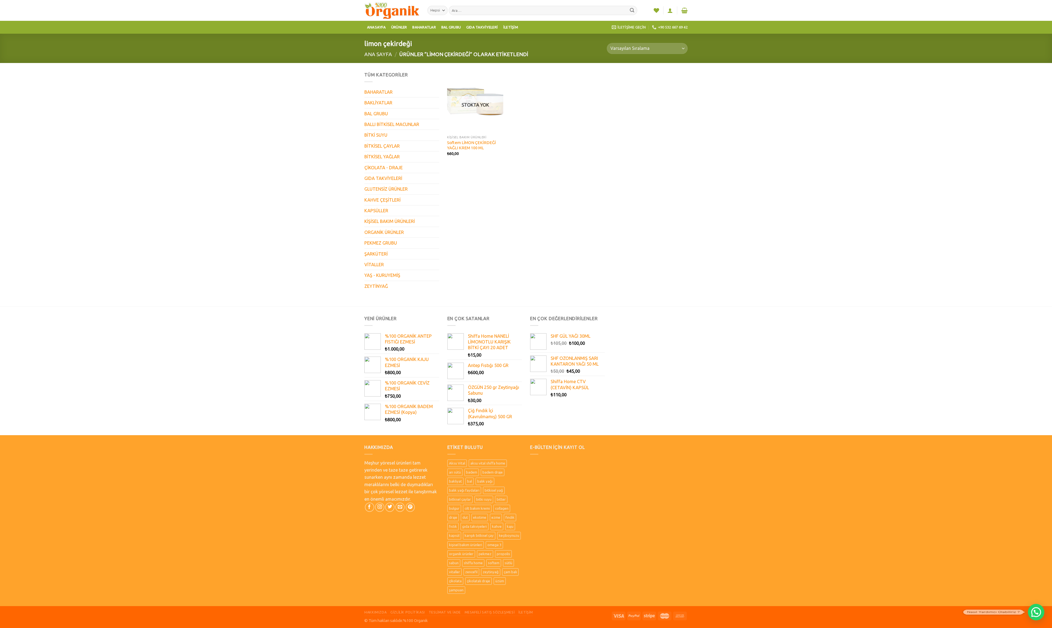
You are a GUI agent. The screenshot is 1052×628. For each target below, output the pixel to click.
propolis (503, 554)
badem (471, 472)
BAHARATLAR (378, 92)
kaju (510, 526)
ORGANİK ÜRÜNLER (384, 232)
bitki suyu (483, 499)
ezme (495, 517)
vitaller (454, 572)
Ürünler (399, 27)
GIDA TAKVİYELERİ (383, 178)
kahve (497, 526)
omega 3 (494, 545)
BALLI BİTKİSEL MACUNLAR (391, 124)
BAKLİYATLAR (378, 102)
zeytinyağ (491, 572)
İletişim (510, 27)
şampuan (456, 590)
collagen (501, 508)
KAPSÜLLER (376, 210)
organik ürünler (461, 554)
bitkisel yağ (494, 490)
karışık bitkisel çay (479, 535)
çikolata (455, 581)
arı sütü (455, 472)
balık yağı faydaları (464, 490)
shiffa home (473, 563)
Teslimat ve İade (445, 612)
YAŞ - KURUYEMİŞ (382, 275)
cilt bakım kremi (477, 508)
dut (465, 517)
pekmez (485, 554)
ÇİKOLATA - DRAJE (383, 167)
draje (453, 517)
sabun (454, 563)
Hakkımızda (375, 612)
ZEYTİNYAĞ (376, 286)
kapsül (454, 535)
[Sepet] (684, 10)
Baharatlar (424, 27)
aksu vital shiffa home (487, 463)
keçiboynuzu (509, 535)
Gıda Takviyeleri (482, 27)
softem (493, 563)
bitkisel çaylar (460, 499)
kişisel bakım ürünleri (465, 545)
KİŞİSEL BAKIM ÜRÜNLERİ (389, 221)
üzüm (499, 581)
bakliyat (455, 481)
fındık (509, 517)
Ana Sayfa (378, 54)
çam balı (510, 572)
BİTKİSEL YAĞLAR (382, 156)
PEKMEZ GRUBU (380, 242)
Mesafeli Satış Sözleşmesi (490, 612)
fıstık (453, 526)
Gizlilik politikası (407, 612)
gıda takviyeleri (474, 526)
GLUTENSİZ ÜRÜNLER (386, 189)
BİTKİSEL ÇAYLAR (382, 146)
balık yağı (485, 481)
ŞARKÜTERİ (376, 253)
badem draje (492, 472)
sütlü (508, 563)
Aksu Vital (457, 463)
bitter (501, 499)
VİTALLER (374, 264)
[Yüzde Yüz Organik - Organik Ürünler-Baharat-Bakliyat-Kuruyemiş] (391, 10)
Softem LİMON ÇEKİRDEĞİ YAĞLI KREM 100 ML (471, 145)
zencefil (471, 572)
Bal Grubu (451, 27)
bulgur (454, 508)
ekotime (479, 517)
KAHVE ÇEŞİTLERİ (382, 199)
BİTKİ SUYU (375, 135)
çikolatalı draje (478, 581)
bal (469, 481)
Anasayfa (376, 27)
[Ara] (632, 10)
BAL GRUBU (376, 113)
